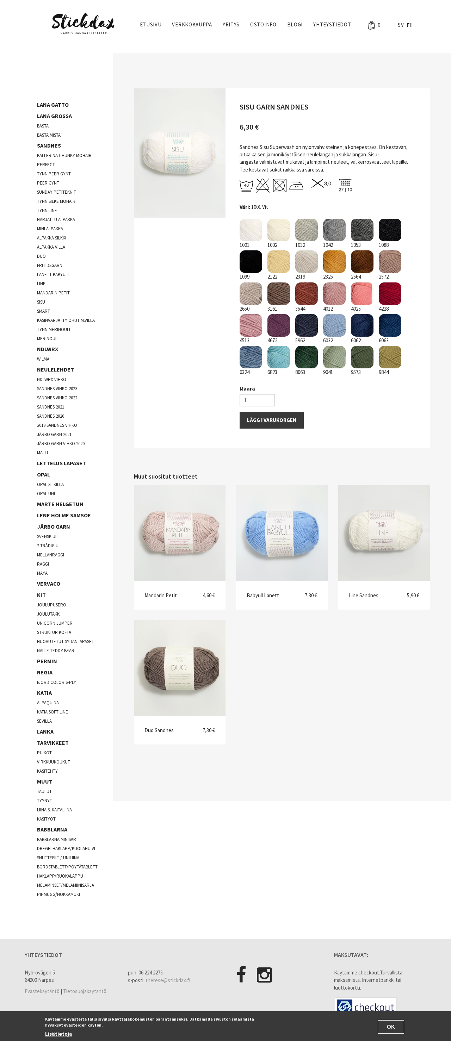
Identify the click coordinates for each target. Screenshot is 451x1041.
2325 (328, 276)
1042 (328, 245)
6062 (356, 340)
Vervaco (48, 583)
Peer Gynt (48, 183)
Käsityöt (46, 819)
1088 (384, 245)
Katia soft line (52, 712)
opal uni (46, 494)
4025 (356, 308)
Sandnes (49, 145)
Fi (409, 24)
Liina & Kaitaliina (54, 810)
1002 (272, 245)
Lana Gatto (53, 104)
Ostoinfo (263, 24)
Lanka (45, 731)
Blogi (295, 24)
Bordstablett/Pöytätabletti (68, 867)
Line (41, 284)
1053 (356, 245)
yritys (231, 24)
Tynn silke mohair (56, 201)
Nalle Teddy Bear (55, 651)
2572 (384, 276)
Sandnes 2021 (50, 407)
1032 (300, 245)
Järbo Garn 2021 (54, 434)
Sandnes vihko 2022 (57, 398)
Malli (42, 453)
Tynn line (47, 210)
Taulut (44, 791)
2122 (272, 276)
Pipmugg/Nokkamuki (58, 894)
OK (391, 1027)
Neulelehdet (55, 369)
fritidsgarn (49, 265)
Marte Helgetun (60, 503)
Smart (43, 311)
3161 (272, 308)
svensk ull (48, 537)
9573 (356, 372)
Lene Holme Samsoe (64, 515)
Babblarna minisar (56, 839)
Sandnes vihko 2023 (57, 389)
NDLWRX (47, 349)
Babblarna (52, 829)
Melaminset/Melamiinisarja (65, 885)
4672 (272, 340)
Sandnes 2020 (50, 416)
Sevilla (44, 721)
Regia (44, 672)
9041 (328, 372)
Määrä (247, 388)
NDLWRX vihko (51, 379)
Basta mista (49, 135)
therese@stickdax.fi (168, 980)
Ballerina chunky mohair (64, 155)
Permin (47, 661)
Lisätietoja (58, 1033)
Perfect (46, 165)
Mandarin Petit (53, 293)
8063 (300, 372)
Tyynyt (44, 801)
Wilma (43, 359)
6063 (384, 340)
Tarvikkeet (53, 742)
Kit (41, 594)
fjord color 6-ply (56, 682)
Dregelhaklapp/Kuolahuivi (66, 849)
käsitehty (47, 771)
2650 (244, 308)
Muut (44, 781)
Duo (41, 256)
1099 (244, 276)
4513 (244, 340)
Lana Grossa (54, 115)
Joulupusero (51, 605)
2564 (356, 276)
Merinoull (48, 339)
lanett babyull (53, 275)
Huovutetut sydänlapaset (65, 641)
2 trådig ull (50, 546)
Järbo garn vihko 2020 (61, 444)
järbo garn (53, 526)
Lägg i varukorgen (271, 420)
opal (43, 474)
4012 (328, 308)
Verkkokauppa (192, 24)
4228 (384, 308)
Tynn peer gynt (54, 174)
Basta (43, 126)
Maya (42, 573)
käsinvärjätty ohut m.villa (66, 320)
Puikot (44, 753)
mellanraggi (50, 555)
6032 (328, 340)
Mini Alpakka (50, 229)
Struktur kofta (54, 632)
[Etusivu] (85, 23)
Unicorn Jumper (55, 623)
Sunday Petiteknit (56, 192)
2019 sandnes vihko (57, 425)
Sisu (41, 302)
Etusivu (151, 24)
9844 (384, 372)
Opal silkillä (50, 484)
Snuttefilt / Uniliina (58, 858)
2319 (300, 276)
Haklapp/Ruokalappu (60, 876)
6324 (244, 372)
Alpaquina (48, 703)
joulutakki (49, 614)
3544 (300, 308)
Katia (44, 692)
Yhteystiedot (332, 24)
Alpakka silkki (51, 238)
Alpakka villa (51, 247)
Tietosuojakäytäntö (84, 991)
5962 (300, 340)
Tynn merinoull (54, 329)
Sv (401, 24)
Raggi (43, 564)
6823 (272, 372)
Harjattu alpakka (56, 220)
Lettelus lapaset (61, 463)
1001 (244, 245)
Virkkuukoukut (53, 762)
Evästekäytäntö (42, 991)
